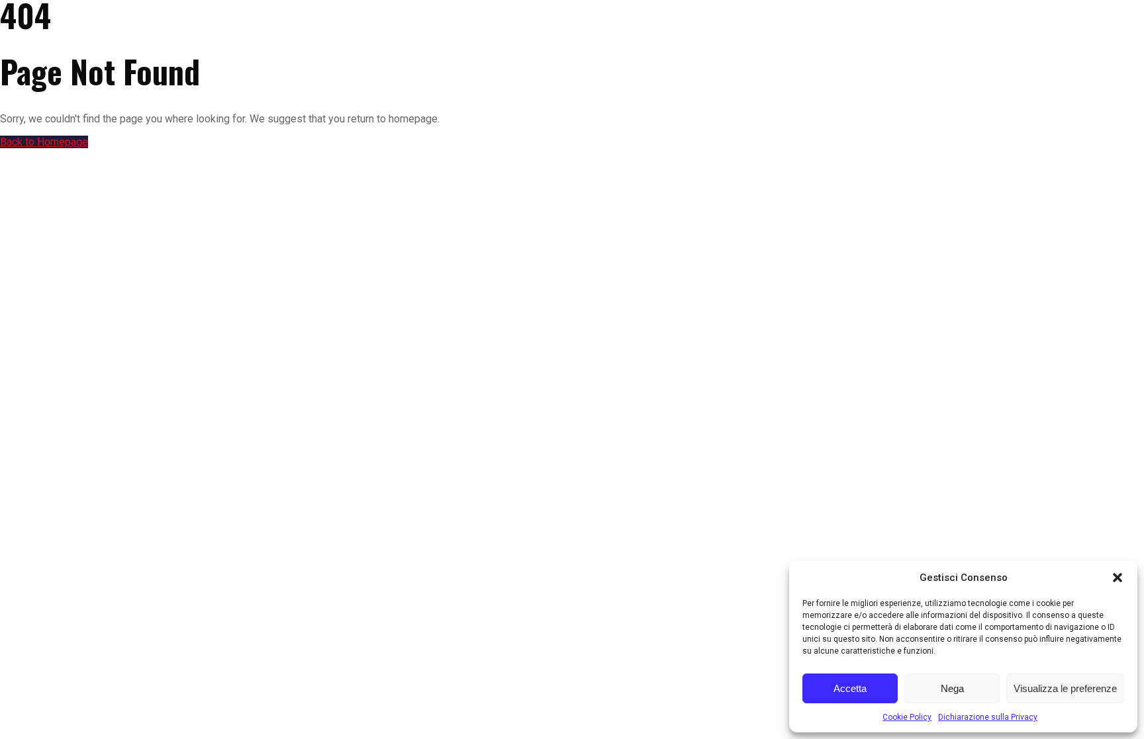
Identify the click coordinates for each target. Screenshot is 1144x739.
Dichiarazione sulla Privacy (987, 717)
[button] (1117, 577)
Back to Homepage (44, 142)
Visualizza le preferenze (1065, 688)
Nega (952, 688)
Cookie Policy (906, 717)
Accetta (850, 688)
